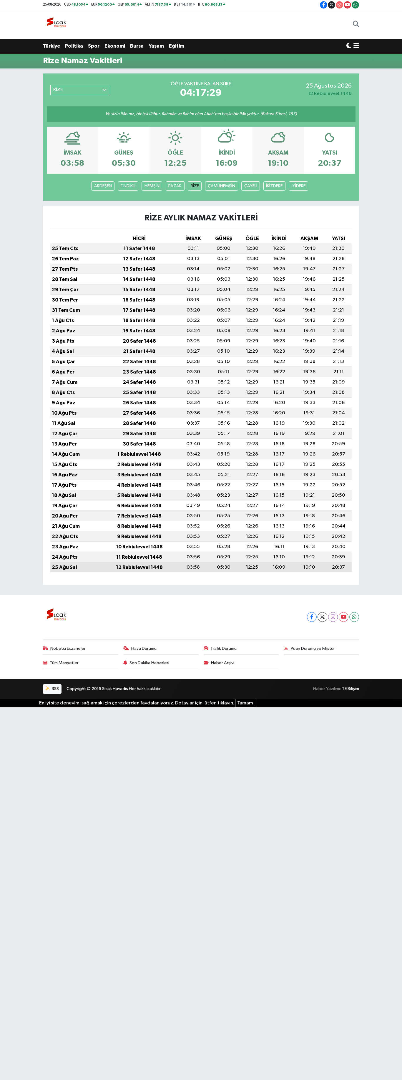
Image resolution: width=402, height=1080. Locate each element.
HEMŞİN (152, 186)
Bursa (137, 45)
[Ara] (356, 24)
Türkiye (51, 45)
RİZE (195, 186)
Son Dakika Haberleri (149, 663)
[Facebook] (312, 617)
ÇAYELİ (250, 186)
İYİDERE (298, 186)
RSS (55, 688)
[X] (322, 617)
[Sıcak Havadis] (57, 24)
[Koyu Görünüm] (348, 46)
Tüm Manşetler (64, 663)
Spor (93, 45)
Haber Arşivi (222, 663)
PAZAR (175, 186)
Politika (74, 45)
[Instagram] (333, 617)
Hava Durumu (144, 648)
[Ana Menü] (356, 46)
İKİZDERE (274, 186)
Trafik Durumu (223, 648)
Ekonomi (114, 45)
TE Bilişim (350, 688)
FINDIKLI (128, 186)
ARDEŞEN (103, 186)
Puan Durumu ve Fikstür (313, 648)
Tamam (245, 703)
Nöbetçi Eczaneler (68, 648)
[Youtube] (343, 617)
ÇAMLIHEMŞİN (221, 186)
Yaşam (156, 45)
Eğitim (176, 45)
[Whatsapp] (354, 617)
